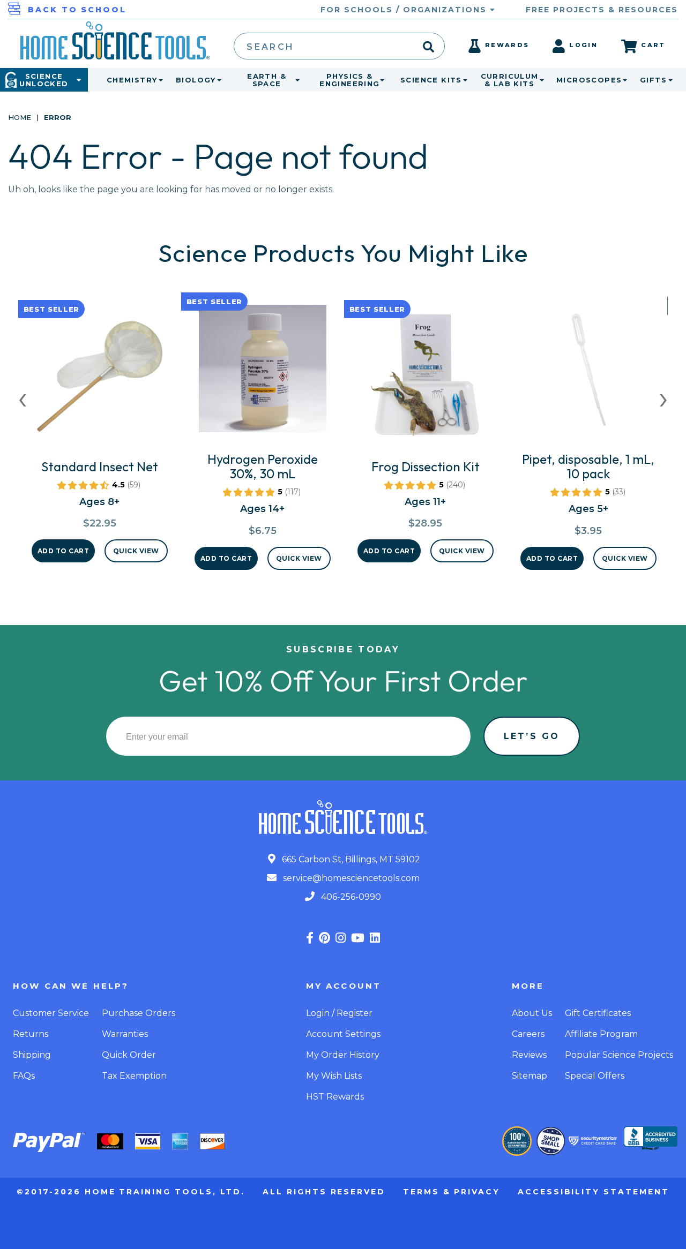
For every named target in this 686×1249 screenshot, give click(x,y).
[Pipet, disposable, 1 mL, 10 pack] (588, 373)
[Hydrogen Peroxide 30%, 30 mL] (263, 373)
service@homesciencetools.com (350, 878)
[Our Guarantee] (517, 1141)
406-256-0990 (350, 897)
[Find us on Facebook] (309, 938)
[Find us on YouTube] (357, 938)
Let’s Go (532, 736)
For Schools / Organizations (405, 9)
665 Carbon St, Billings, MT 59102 (350, 859)
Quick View (136, 551)
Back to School (77, 9)
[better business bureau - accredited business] (650, 1139)
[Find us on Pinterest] (324, 938)
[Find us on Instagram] (340, 938)
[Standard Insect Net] (100, 380)
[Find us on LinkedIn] (375, 938)
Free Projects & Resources (602, 9)
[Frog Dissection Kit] (425, 380)
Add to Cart (64, 551)
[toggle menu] (158, 80)
